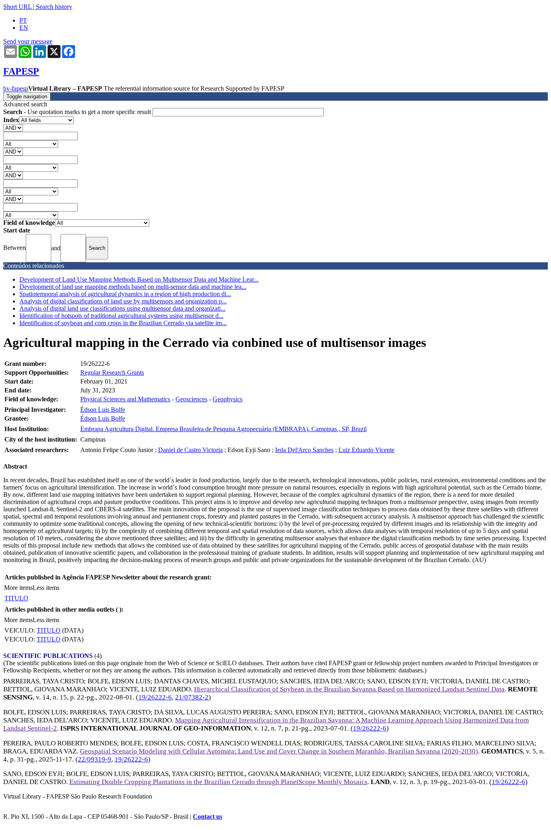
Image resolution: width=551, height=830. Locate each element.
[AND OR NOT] (13, 127)
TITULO (16, 598)
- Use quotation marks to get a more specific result (77, 111)
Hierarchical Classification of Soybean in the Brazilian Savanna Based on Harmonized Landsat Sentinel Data (349, 689)
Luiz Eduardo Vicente (366, 449)
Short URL (17, 6)
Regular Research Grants (112, 372)
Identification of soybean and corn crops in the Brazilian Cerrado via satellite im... (123, 323)
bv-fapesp (15, 88)
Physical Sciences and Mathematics (125, 399)
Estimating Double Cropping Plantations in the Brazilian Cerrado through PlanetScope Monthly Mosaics (218, 782)
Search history (54, 6)
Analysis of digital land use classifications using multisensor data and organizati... (122, 308)
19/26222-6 (155, 697)
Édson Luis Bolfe (102, 409)
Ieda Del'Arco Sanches (304, 449)
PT (23, 20)
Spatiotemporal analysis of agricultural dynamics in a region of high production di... (125, 293)
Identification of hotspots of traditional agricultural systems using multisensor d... (121, 315)
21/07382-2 (192, 697)
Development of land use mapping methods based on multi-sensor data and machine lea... (132, 286)
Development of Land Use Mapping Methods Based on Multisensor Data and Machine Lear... (139, 279)
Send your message (27, 41)
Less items (46, 587)
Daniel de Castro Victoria (190, 449)
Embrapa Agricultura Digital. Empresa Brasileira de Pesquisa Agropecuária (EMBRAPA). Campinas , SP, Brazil (223, 428)
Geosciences (191, 399)
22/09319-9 (94, 759)
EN (23, 27)
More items (18, 587)
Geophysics (227, 399)
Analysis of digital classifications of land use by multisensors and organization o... (123, 301)
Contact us (207, 816)
